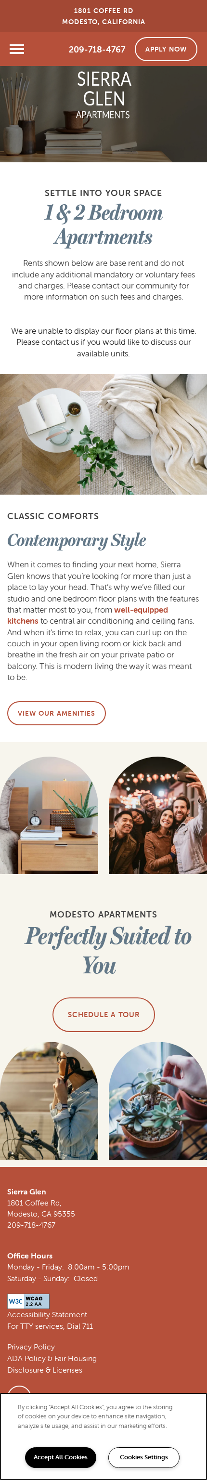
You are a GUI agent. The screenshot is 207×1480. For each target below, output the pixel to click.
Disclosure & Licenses (44, 1370)
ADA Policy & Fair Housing (52, 1358)
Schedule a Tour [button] (104, 1014)
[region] (103, 1436)
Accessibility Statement (47, 1314)
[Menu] (17, 49)
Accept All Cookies (61, 1457)
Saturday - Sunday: (38, 1278)
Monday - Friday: (35, 1266)
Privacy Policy (31, 1346)
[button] (166, 49)
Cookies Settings (144, 1457)
